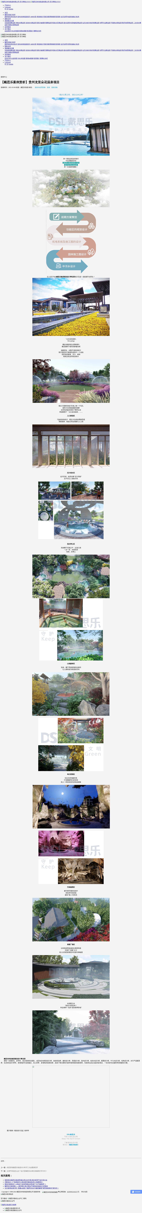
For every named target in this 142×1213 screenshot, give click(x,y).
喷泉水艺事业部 (57, 23)
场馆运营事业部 (13, 25)
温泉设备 (54, 87)
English (11, 9)
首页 (6, 12)
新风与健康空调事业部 (44, 23)
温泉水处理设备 (40, 87)
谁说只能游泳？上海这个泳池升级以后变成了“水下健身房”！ (25, 1184)
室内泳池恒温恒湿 (23, 17)
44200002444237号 (73, 1192)
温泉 (48, 87)
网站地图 (84, 1192)
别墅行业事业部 (105, 23)
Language (8, 7)
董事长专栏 (37, 31)
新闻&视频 (23, 31)
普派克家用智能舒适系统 (51, 17)
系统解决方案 (9, 21)
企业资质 (8, 31)
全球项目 (8, 27)
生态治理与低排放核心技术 (70, 17)
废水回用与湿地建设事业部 (72, 23)
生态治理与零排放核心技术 (70, 44)
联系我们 (30, 31)
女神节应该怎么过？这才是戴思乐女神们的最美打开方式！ (27, 1171)
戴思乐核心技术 (10, 14)
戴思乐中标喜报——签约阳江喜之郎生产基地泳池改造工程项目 (26, 1186)
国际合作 (8, 19)
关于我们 (8, 29)
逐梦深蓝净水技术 (11, 17)
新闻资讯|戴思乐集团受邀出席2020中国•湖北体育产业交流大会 (26, 1180)
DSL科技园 (15, 31)
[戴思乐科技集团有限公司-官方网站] (16, 2)
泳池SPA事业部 (31, 23)
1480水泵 (33, 17)
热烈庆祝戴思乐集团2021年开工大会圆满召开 (22, 1167)
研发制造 (40, 17)
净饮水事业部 (20, 23)
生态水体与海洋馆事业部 (90, 23)
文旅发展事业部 (10, 23)
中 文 (6, 9)
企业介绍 (8, 58)
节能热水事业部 (116, 23)
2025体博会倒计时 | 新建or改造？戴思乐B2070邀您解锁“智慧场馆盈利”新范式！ (32, 1188)
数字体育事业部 (127, 23)
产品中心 (8, 5)
